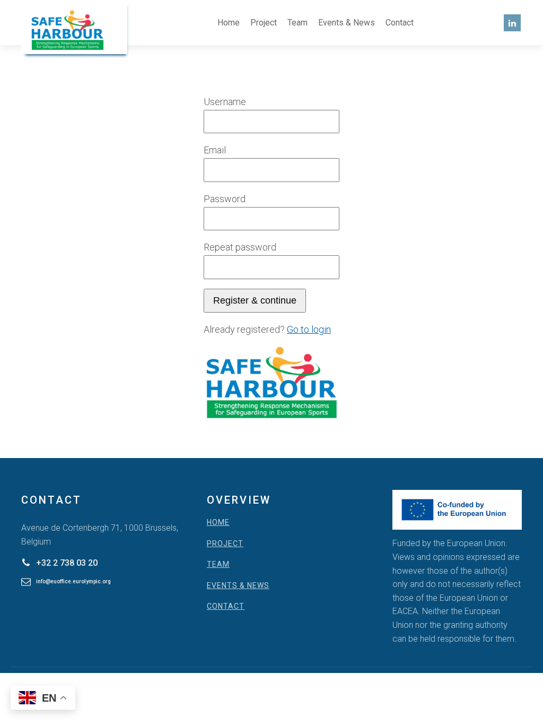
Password (225, 198)
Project (263, 23)
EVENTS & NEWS (238, 586)
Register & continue (254, 300)
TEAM (218, 564)
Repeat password (240, 247)
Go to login (309, 329)
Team (297, 23)
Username (225, 101)
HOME (218, 523)
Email (215, 150)
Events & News (346, 23)
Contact (400, 23)
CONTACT (225, 606)
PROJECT (225, 544)
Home (228, 23)
